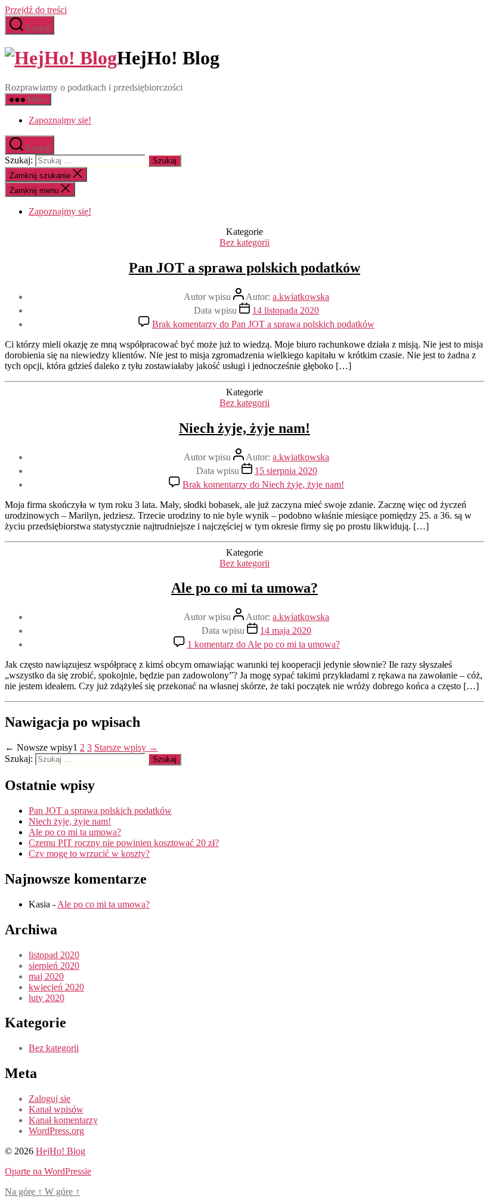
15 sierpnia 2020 (286, 471)
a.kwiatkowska (301, 297)
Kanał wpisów (56, 1109)
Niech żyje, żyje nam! (244, 428)
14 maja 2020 (285, 630)
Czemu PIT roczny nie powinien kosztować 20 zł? (124, 843)
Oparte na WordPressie (48, 1171)
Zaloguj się (49, 1098)
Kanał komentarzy (63, 1120)
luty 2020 (46, 998)
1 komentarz (263, 644)
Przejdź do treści (36, 10)
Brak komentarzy (263, 324)
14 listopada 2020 (285, 310)
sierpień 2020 (54, 966)
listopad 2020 (54, 955)
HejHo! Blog (60, 1151)
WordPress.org (56, 1131)
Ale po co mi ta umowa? (244, 588)
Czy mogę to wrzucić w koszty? (89, 853)
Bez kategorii (244, 242)
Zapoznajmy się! (60, 120)
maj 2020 (46, 976)
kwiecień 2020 (56, 987)
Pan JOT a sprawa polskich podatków (244, 267)
